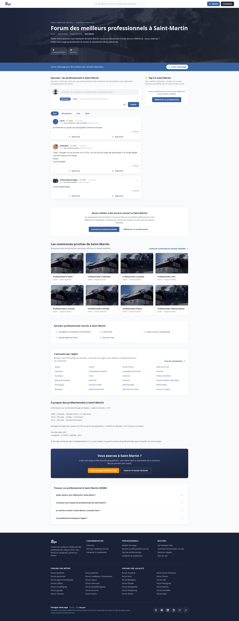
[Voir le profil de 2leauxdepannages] (55, 181)
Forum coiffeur (57, 583)
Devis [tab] (87, 113)
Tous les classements (173, 361)
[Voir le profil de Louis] (55, 121)
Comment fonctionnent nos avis (171, 549)
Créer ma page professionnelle (103, 470)
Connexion (227, 4)
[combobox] (119, 3)
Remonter (76, 137)
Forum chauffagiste (59, 587)
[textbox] (99, 92)
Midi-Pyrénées (63, 34)
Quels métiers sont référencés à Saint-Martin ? (76, 495)
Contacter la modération (96, 552)
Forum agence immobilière (62, 580)
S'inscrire (90, 545)
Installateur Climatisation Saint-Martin (75, 332)
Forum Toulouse (128, 573)
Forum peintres (91, 573)
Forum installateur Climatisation (98, 576)
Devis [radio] (75, 99)
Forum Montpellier (130, 587)
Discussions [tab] (67, 113)
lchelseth (64, 146)
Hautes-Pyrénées (76, 34)
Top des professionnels (131, 552)
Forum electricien (58, 576)
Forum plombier (57, 573)
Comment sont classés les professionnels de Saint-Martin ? (81, 503)
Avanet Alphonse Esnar (68, 337)
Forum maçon (91, 580)
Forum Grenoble (163, 590)
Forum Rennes (163, 587)
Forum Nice (127, 576)
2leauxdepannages (69, 180)
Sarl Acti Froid (108, 337)
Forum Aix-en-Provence (166, 573)
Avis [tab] (78, 113)
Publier (133, 104)
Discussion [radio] (65, 99)
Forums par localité (133, 568)
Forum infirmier (57, 594)
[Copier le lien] (185, 610)
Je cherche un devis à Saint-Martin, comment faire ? (78, 510)
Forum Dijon (162, 594)
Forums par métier (60, 568)
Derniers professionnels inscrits (135, 549)
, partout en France (93, 123)
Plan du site (162, 556)
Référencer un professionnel (167, 99)
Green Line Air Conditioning (158, 332)
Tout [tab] (55, 113)
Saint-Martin (89, 34)
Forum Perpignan (164, 583)
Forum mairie (91, 594)
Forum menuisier (92, 583)
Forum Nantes (128, 583)
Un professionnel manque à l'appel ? (71, 518)
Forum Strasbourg (129, 590)
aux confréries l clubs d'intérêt (75, 123)
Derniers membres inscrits (97, 549)
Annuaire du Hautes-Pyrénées (104, 229)
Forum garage (57, 590)
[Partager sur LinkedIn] (167, 610)
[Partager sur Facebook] (161, 610)
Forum (53, 34)
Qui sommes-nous (165, 545)
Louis (62, 120)
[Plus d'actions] (137, 121)
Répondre (119, 137)
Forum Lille (161, 580)
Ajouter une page (129, 545)
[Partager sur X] (155, 610)
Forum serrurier (92, 590)
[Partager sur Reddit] (173, 610)
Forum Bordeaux (129, 580)
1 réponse (135, 131)
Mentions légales (165, 552)
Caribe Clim (107, 332)
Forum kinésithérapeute (95, 587)
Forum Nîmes (127, 594)
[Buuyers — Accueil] (8, 4)
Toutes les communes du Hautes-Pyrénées (167, 248)
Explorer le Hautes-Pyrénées (136, 470)
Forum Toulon (162, 576)
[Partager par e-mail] (179, 610)
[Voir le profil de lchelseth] (55, 146)
